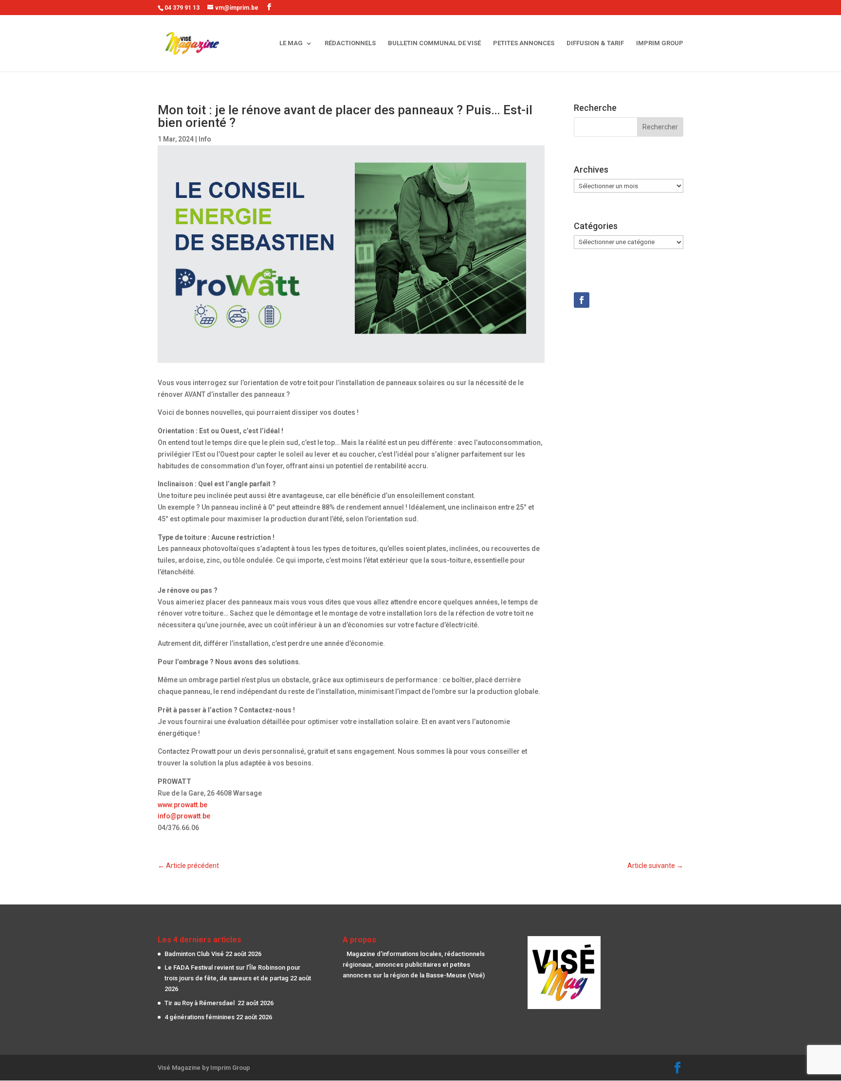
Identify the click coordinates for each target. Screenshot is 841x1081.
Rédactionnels (350, 43)
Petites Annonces (523, 43)
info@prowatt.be (184, 816)
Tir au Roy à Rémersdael (200, 1003)
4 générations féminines (200, 1017)
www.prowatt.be (182, 805)
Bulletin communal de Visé (434, 43)
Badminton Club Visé (194, 953)
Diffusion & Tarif (595, 43)
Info (205, 139)
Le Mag (291, 43)
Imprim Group (659, 43)
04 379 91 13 (182, 7)
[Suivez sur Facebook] (581, 300)
